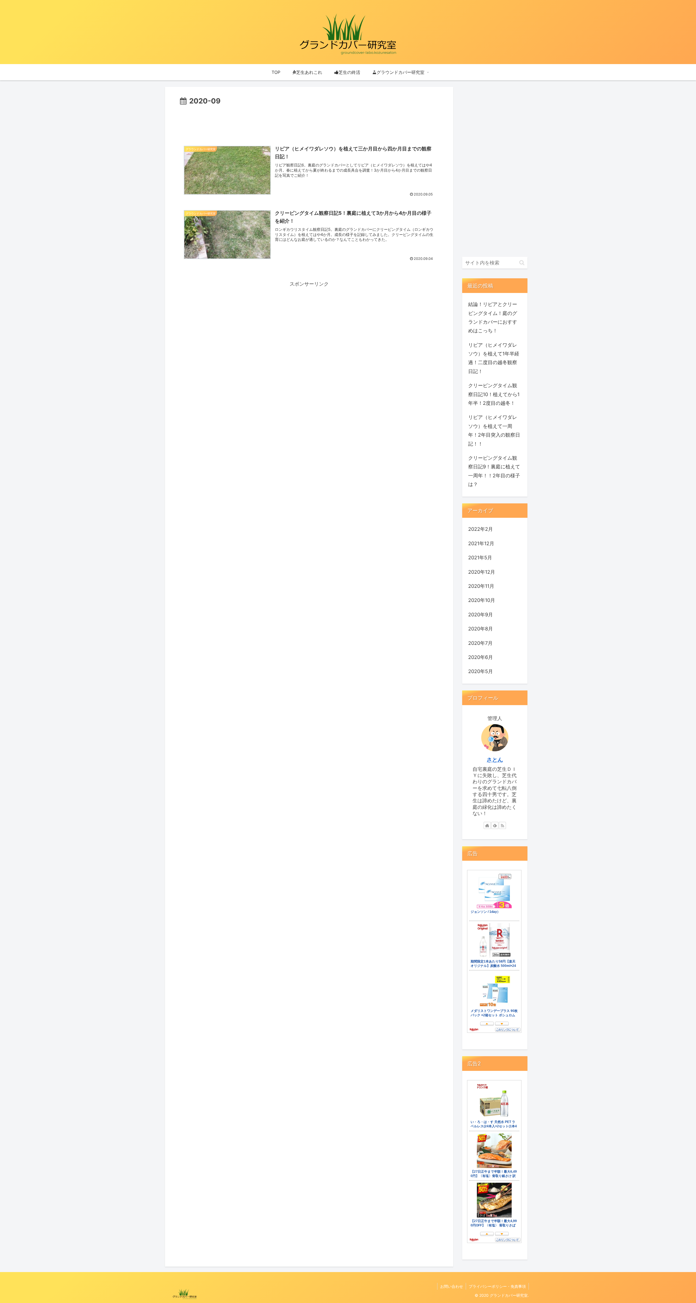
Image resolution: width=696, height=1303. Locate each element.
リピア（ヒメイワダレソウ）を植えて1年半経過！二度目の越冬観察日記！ (493, 358)
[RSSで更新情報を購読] (502, 825)
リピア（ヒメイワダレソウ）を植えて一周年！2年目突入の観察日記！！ (494, 430)
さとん (495, 759)
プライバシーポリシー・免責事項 (497, 1286)
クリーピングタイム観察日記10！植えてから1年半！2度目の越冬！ (494, 394)
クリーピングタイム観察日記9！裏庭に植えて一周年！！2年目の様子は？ (494, 471)
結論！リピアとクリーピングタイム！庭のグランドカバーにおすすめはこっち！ (492, 317)
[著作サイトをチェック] (487, 825)
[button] (522, 263)
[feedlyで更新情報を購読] (494, 825)
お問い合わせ (451, 1286)
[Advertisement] (309, 122)
